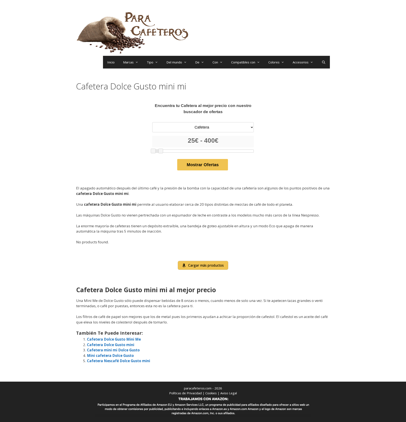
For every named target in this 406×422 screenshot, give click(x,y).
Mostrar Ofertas (203, 164)
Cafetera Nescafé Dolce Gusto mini (118, 360)
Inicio (111, 62)
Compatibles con (243, 62)
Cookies (211, 393)
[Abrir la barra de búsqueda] (323, 62)
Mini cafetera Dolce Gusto (110, 355)
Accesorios (301, 62)
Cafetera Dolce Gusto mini (110, 344)
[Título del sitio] (134, 31)
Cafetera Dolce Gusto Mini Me (114, 339)
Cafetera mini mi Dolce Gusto (113, 350)
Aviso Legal (228, 393)
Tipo (150, 62)
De (197, 62)
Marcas (128, 62)
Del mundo (174, 62)
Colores (274, 62)
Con (215, 62)
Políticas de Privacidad (185, 393)
